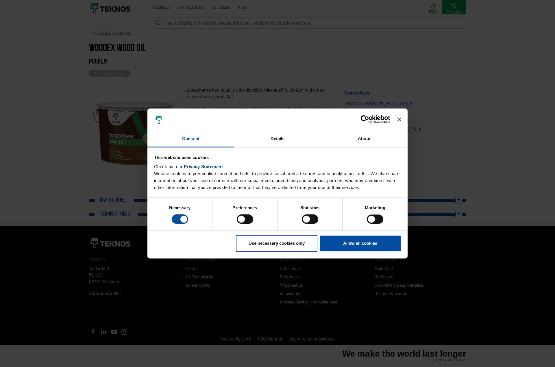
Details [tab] (278, 138)
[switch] (245, 219)
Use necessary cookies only (277, 243)
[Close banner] (399, 120)
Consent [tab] (190, 138)
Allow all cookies (360, 243)
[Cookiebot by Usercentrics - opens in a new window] (365, 119)
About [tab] (364, 138)
